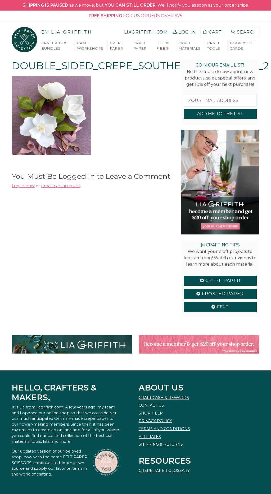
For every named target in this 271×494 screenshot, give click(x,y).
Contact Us (151, 405)
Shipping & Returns (161, 444)
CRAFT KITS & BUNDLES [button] (53, 45)
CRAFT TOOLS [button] (213, 45)
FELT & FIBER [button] (162, 45)
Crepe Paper (222, 280)
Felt (222, 306)
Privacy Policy (155, 420)
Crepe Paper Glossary (164, 470)
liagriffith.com (50, 407)
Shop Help (151, 413)
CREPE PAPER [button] (116, 45)
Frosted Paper (222, 293)
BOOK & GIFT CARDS (242, 45)
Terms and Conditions (164, 428)
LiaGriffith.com (146, 32)
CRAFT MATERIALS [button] (189, 45)
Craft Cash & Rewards (164, 397)
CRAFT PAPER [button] (139, 45)
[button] (184, 32)
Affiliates (150, 436)
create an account (60, 185)
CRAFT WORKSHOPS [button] (90, 45)
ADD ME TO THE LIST (220, 113)
